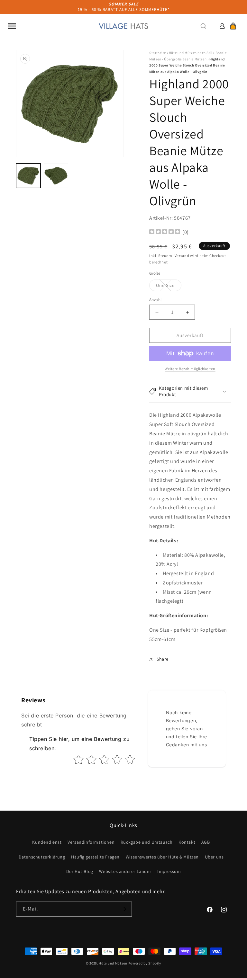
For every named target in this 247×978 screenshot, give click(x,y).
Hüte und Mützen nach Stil (191, 52)
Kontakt (186, 842)
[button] (12, 26)
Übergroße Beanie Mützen (185, 59)
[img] (164, 232)
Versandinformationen (91, 842)
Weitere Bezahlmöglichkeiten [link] (190, 368)
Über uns (214, 857)
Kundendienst (46, 842)
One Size (168, 286)
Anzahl (155, 299)
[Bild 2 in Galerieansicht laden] (56, 176)
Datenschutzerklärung (42, 857)
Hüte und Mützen (113, 963)
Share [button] (163, 659)
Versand (182, 255)
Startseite (157, 52)
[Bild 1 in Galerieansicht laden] (28, 176)
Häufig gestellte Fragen (95, 857)
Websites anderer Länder (125, 871)
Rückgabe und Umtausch (147, 842)
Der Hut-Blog (79, 871)
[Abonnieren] (124, 909)
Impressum (169, 871)
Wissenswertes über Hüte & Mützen (162, 857)
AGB (205, 842)
